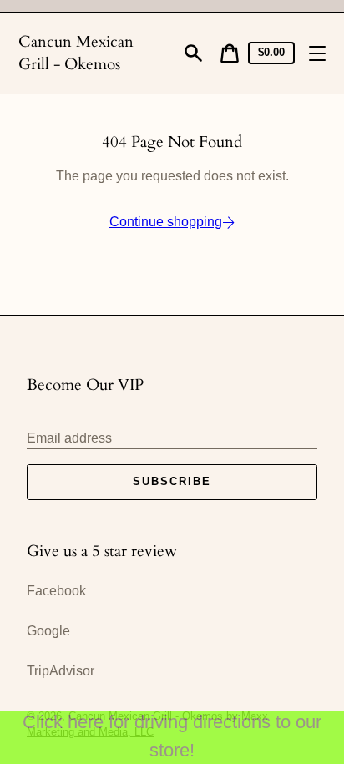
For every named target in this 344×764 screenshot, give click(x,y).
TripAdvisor (60, 671)
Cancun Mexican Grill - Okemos (76, 53)
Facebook (56, 591)
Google (48, 631)
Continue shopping (165, 222)
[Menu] (317, 53)
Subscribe (172, 481)
